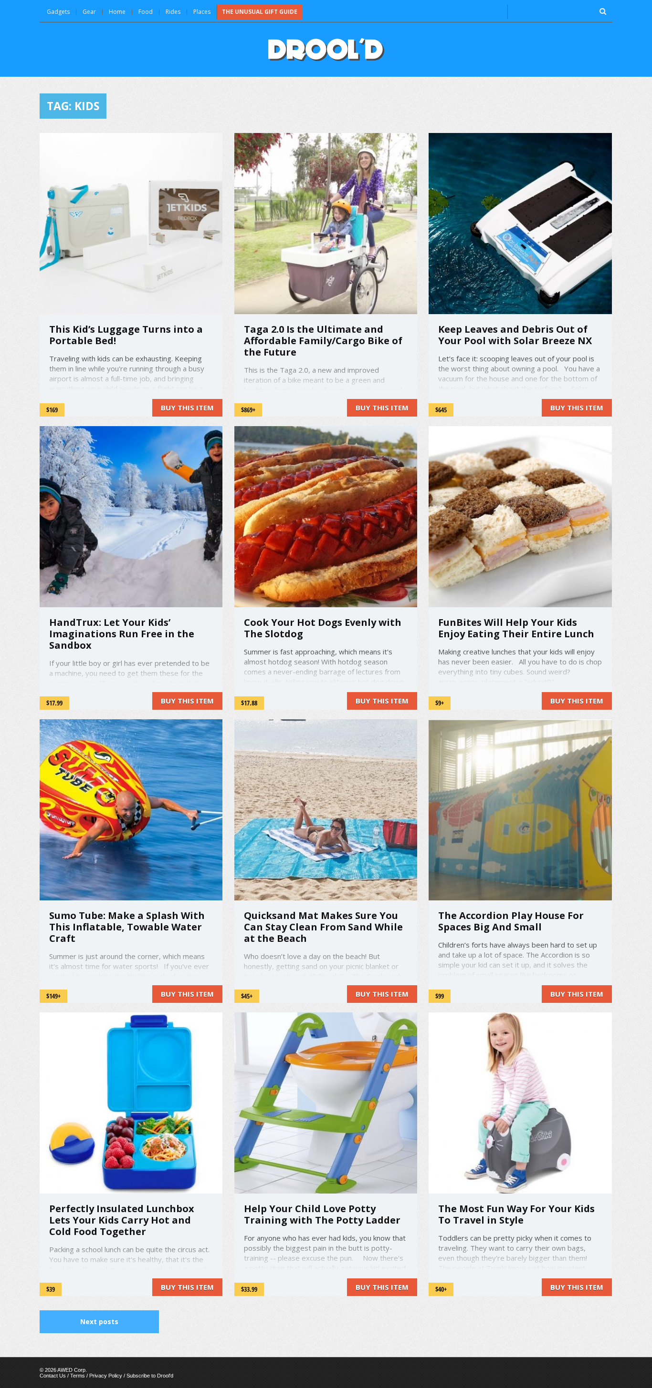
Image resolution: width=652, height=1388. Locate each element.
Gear (89, 12)
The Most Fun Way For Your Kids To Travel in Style (516, 1214)
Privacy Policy (105, 1375)
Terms (77, 1375)
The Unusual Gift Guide (259, 12)
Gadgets (58, 12)
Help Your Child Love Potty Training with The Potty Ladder (322, 1214)
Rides (173, 12)
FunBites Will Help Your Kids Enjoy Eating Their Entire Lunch (516, 628)
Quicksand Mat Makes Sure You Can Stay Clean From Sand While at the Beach (323, 927)
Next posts (99, 1321)
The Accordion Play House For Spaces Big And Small (511, 921)
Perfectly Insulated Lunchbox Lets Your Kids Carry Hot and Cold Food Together (121, 1220)
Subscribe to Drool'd (149, 1375)
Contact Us (53, 1375)
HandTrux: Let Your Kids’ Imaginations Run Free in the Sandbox (121, 634)
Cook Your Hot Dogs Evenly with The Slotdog (322, 628)
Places (201, 12)
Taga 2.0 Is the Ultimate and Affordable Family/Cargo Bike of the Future (323, 340)
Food (145, 12)
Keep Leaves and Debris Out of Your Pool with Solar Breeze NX (515, 335)
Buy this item (187, 407)
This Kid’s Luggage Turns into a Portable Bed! (126, 335)
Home (117, 12)
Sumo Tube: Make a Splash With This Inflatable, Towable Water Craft (127, 927)
